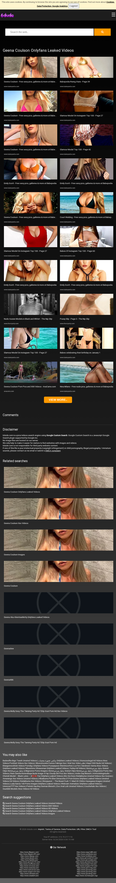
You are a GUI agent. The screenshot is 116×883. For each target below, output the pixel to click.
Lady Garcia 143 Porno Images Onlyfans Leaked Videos (35, 783)
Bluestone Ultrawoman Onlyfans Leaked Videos (47, 768)
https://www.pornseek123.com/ (87, 858)
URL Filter (81, 829)
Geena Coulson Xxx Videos (16, 523)
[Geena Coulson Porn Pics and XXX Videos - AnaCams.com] (30, 382)
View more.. (58, 399)
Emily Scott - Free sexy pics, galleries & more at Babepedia (30, 183)
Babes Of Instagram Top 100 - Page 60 (77, 251)
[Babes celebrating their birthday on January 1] (86, 348)
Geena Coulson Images (14, 554)
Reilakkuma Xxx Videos (30, 781)
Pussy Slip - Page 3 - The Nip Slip (74, 319)
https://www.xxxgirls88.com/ (87, 852)
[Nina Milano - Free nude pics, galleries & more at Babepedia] (86, 382)
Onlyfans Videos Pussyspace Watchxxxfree (53, 765)
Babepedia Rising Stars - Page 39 (75, 81)
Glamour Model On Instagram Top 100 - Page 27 (25, 251)
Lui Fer (77, 765)
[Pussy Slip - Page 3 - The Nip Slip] (86, 314)
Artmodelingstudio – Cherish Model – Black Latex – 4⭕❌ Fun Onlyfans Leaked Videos (57, 774)
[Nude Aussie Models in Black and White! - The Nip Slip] (30, 314)
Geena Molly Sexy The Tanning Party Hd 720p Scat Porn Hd (30, 742)
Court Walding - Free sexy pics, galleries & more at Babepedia (87, 217)
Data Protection (68, 829)
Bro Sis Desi (69, 776)
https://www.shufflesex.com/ (29, 864)
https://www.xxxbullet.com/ (29, 868)
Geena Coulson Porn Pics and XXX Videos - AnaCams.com (30, 386)
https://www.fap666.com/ (29, 860)
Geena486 (8, 679)
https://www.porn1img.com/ (87, 868)
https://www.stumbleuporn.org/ (87, 876)
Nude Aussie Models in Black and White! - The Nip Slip (28, 319)
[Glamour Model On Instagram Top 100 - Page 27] (30, 246)
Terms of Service (52, 829)
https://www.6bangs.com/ (29, 856)
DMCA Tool (91, 829)
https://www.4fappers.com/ (29, 852)
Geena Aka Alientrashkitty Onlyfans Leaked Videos (26, 617)
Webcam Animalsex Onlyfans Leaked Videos (81, 783)
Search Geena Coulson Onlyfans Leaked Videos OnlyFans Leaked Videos (37, 811)
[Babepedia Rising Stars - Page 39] (86, 77)
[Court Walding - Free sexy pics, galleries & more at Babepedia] (86, 212)
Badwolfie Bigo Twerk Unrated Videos (20, 760)
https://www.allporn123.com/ (86, 864)
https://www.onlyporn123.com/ (86, 866)
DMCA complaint (53, 450)
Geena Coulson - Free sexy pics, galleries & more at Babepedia (32, 81)
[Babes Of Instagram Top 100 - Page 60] (86, 246)
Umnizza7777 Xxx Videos (14, 786)
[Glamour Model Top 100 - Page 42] (86, 145)
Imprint (41, 829)
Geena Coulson (11, 586)
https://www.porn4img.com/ (86, 874)
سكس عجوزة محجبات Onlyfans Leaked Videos (58, 760)
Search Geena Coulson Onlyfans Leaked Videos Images (30, 813)
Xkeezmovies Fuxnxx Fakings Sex (51, 763)
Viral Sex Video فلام (76, 763)
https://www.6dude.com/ (29, 858)
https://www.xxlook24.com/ (29, 876)
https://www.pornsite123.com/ (29, 862)
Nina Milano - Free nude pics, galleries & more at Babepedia (86, 386)
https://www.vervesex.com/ (29, 866)
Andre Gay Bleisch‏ (83, 773)
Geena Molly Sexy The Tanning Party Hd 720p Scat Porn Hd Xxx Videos (35, 711)
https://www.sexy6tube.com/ (87, 854)
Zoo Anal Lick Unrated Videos (69, 786)
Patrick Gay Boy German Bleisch (41, 786)
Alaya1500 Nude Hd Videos (98, 763)
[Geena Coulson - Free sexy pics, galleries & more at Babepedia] (30, 77)
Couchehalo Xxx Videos (95, 786)
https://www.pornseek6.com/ (86, 860)
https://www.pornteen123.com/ (87, 862)
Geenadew (9, 648)
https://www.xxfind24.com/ (29, 874)
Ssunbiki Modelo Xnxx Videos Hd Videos (21, 789)
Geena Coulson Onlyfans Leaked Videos (22, 492)
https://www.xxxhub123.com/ (29, 870)
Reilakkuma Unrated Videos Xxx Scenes (94, 776)
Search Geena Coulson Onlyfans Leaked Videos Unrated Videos (33, 803)
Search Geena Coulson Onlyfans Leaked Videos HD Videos (31, 808)
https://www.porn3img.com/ (87, 872)
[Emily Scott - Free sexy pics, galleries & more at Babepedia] (30, 179)
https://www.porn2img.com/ (87, 870)
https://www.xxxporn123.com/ (29, 872)
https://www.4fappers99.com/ (29, 854)
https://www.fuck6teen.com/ (87, 856)
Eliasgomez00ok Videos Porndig (17, 765)
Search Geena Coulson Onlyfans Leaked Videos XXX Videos (32, 806)
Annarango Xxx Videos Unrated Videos (20, 778)
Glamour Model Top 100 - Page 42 (75, 149)
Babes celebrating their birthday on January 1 (80, 352)
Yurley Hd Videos (77, 768)
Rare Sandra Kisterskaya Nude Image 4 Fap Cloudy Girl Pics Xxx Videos (42, 773)
